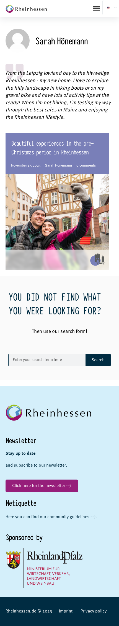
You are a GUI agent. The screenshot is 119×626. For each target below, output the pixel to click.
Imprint (66, 611)
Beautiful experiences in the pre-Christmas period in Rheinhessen (52, 147)
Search (98, 360)
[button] (96, 8)
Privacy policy (94, 611)
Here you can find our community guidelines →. (51, 517)
